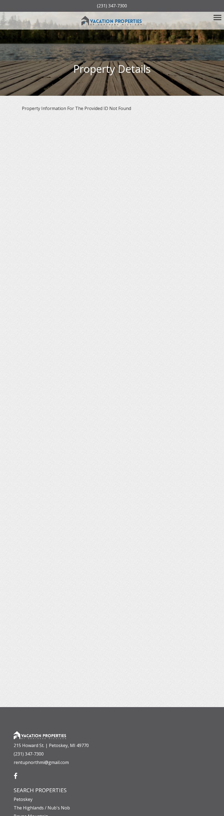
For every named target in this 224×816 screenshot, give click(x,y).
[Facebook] (15, 774)
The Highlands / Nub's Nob (42, 808)
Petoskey (23, 799)
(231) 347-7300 (112, 6)
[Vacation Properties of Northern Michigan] (40, 730)
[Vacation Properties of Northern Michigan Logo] (112, 20)
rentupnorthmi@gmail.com (41, 762)
